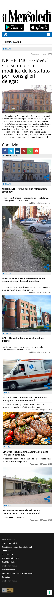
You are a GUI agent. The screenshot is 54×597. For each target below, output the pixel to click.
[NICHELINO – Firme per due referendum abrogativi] (26, 171)
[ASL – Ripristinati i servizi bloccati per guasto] (26, 313)
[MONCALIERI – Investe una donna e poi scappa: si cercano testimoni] (27, 375)
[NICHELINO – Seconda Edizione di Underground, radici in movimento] (27, 485)
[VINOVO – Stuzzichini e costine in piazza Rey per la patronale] (27, 428)
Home (8, 42)
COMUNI (17, 42)
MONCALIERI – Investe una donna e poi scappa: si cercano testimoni (25, 399)
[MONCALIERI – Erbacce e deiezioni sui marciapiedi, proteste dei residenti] (26, 239)
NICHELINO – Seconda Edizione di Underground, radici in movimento (22, 511)
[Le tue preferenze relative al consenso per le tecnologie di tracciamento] (49, 592)
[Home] (4, 34)
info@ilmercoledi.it (9, 581)
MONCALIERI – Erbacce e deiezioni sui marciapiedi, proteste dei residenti (23, 280)
